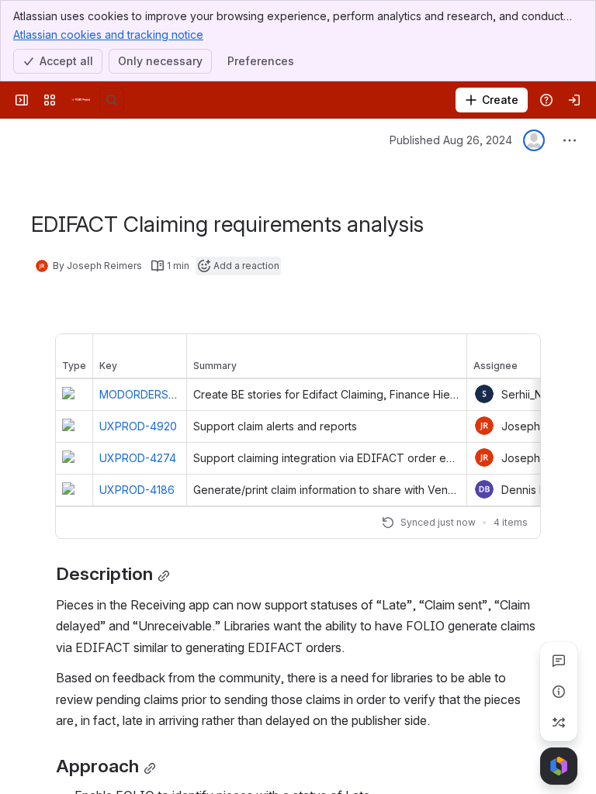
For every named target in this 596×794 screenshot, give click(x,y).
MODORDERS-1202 (147, 394)
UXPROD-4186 (137, 489)
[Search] (111, 100)
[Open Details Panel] (558, 691)
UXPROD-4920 (138, 426)
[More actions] (569, 140)
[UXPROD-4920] (74, 426)
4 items (511, 522)
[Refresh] (388, 522)
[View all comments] (558, 660)
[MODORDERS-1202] (74, 394)
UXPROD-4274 (137, 457)
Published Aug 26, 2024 (451, 140)
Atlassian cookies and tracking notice (108, 34)
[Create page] (558, 722)
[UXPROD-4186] (74, 490)
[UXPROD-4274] (74, 458)
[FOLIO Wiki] (80, 100)
